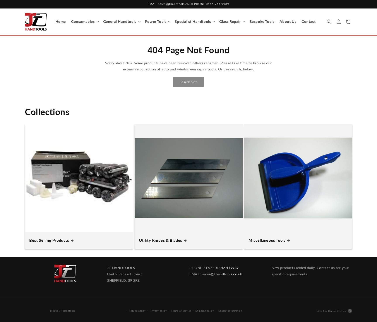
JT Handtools (67, 310)
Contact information (230, 310)
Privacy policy (158, 310)
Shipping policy (204, 310)
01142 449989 (227, 268)
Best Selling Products (49, 240)
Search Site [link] (189, 82)
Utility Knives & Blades (160, 240)
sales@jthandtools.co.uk (222, 274)
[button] (85, 22)
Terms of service (181, 310)
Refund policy (137, 310)
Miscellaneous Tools (266, 240)
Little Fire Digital (332, 311)
